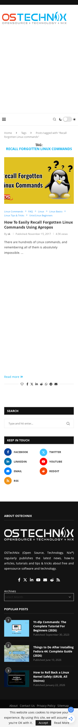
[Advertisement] (39, 72)
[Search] (54, 119)
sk (9, 234)
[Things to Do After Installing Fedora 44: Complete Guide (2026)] (16, 653)
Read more (11, 377)
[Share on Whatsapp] (46, 384)
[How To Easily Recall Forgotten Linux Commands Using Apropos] (39, 180)
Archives (10, 591)
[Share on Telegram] (51, 384)
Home (8, 133)
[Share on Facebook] (27, 384)
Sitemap (63, 706)
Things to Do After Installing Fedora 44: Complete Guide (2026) (53, 651)
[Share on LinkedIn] (36, 384)
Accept (43, 723)
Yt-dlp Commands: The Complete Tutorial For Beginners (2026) (49, 626)
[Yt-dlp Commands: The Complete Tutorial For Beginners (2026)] (16, 628)
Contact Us (27, 706)
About (13, 706)
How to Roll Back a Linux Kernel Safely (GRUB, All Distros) (51, 676)
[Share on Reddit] (41, 384)
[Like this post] (22, 384)
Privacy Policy (46, 706)
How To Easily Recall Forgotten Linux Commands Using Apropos (38, 225)
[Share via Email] (55, 384)
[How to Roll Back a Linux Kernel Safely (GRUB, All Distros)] (16, 678)
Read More (61, 722)
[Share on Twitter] (31, 384)
